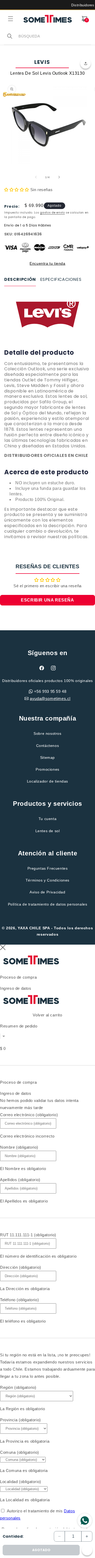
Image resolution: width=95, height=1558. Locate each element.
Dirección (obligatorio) (20, 1267)
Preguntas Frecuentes (47, 868)
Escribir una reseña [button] (47, 600)
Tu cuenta (47, 819)
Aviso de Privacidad (47, 892)
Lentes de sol (47, 831)
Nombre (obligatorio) (19, 1147)
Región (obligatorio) (18, 1387)
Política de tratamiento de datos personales (47, 904)
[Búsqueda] (10, 36)
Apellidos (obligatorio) (20, 1179)
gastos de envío (52, 213)
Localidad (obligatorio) (20, 1481)
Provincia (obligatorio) (20, 1420)
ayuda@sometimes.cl (50, 698)
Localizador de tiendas (47, 781)
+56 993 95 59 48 (50, 691)
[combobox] (54, 36)
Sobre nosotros (47, 733)
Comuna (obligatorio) (19, 1452)
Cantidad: (13, 1536)
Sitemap (47, 757)
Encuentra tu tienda (47, 263)
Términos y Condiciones (47, 880)
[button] (10, 19)
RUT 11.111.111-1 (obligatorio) (28, 1235)
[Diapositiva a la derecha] (59, 177)
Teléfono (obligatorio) (19, 1299)
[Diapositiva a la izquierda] (36, 177)
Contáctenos (47, 746)
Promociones (47, 769)
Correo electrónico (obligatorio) (29, 1114)
